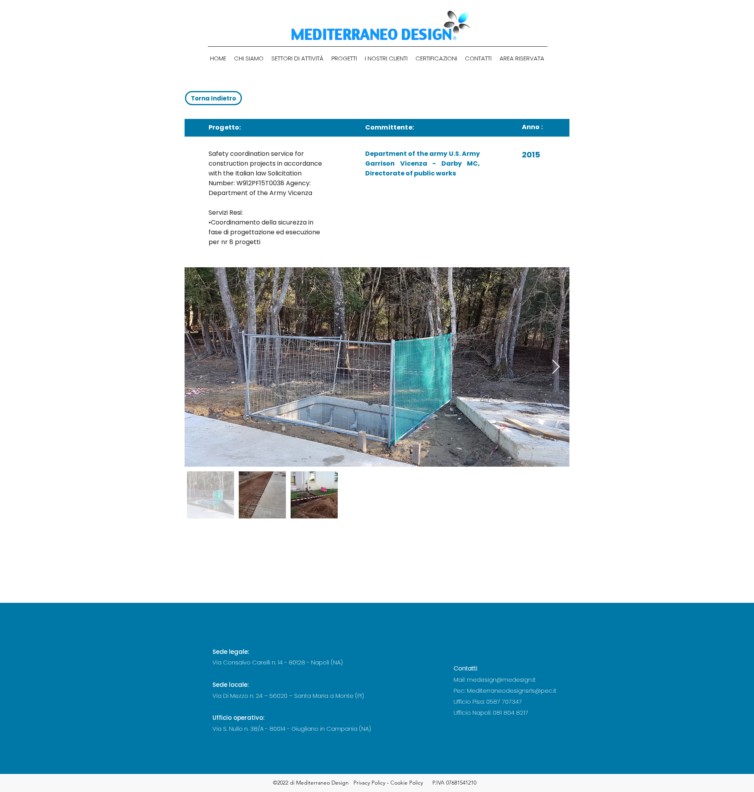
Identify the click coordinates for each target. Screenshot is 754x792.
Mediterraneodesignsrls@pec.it (511, 690)
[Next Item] (555, 367)
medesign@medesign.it (501, 679)
